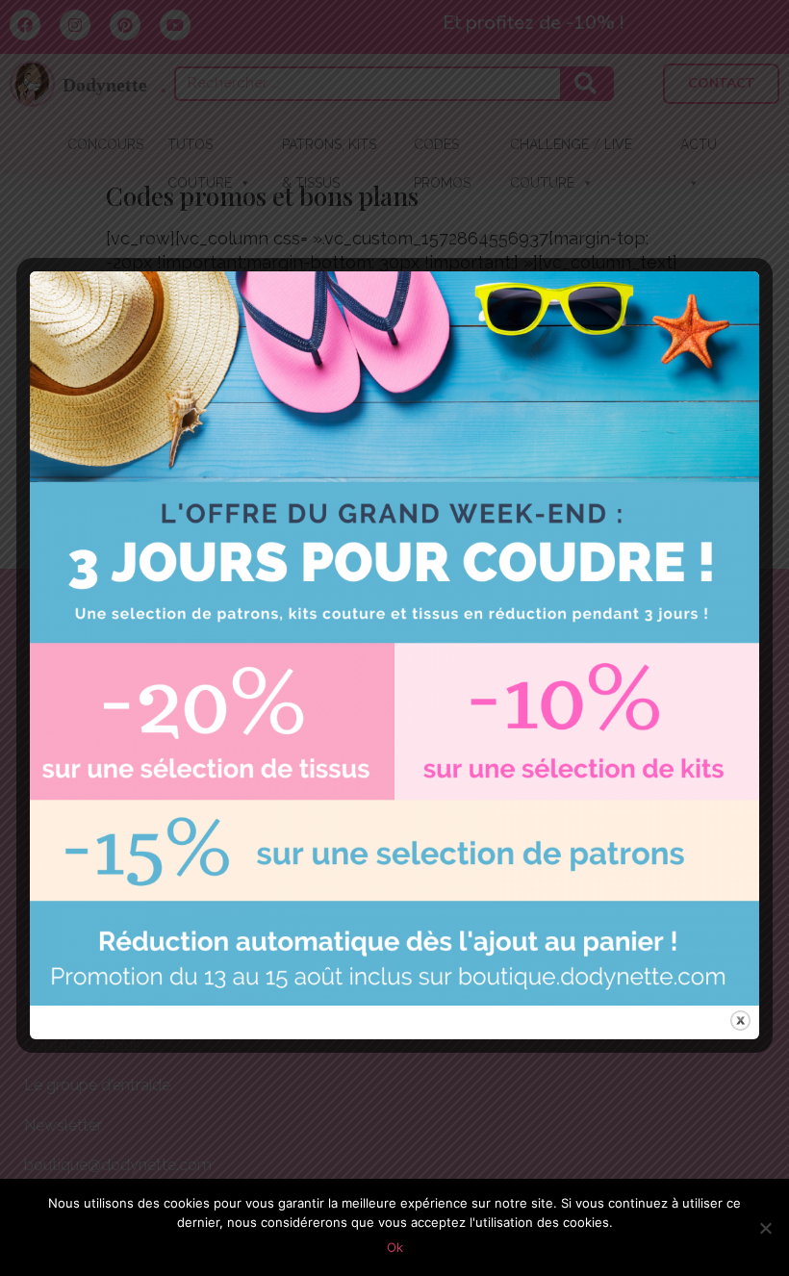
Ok (395, 1247)
